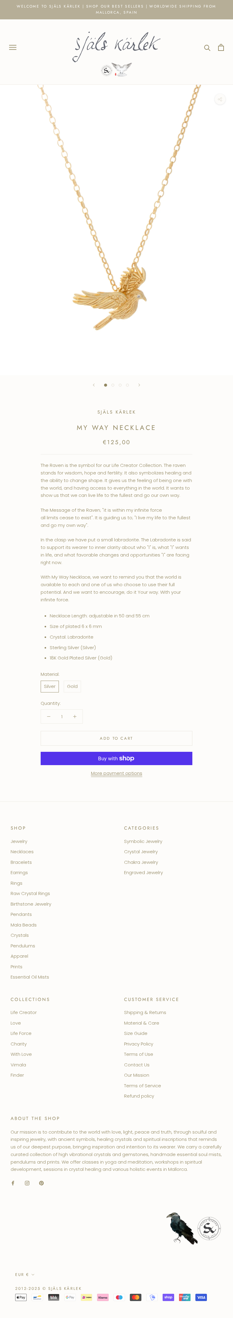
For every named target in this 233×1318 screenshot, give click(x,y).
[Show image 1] (105, 385)
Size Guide (135, 1033)
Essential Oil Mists (30, 977)
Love (16, 1023)
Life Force (21, 1033)
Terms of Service (142, 1085)
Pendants (21, 914)
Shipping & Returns (145, 1012)
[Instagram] (27, 1183)
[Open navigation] (12, 47)
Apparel (19, 956)
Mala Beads (24, 925)
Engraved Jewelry (143, 872)
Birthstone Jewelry (31, 904)
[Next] (139, 385)
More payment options (116, 773)
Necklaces (22, 851)
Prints (16, 966)
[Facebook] (13, 1183)
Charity (19, 1044)
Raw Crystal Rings (30, 893)
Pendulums (23, 946)
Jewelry (19, 841)
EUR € (22, 1274)
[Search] (207, 47)
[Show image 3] (120, 385)
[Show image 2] (112, 385)
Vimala (18, 1065)
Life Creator (24, 1012)
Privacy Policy (138, 1044)
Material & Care (141, 1023)
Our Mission (136, 1075)
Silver (50, 686)
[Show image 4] (127, 385)
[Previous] (94, 385)
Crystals (20, 935)
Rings (16, 883)
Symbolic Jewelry (143, 841)
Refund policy (139, 1096)
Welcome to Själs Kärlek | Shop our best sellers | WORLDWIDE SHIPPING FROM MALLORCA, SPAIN (116, 9)
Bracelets (21, 862)
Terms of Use (138, 1054)
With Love (21, 1054)
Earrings (19, 872)
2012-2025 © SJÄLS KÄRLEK (48, 1288)
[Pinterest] (41, 1183)
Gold (72, 686)
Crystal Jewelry (141, 851)
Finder (17, 1075)
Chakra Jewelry (141, 862)
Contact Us (137, 1065)
